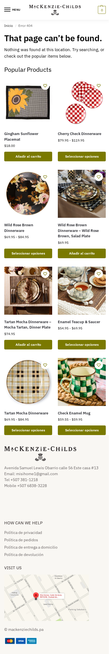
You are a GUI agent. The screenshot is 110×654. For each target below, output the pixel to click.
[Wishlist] (45, 85)
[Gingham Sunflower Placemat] (28, 103)
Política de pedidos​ (21, 539)
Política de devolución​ (23, 554)
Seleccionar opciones (82, 156)
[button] (101, 10)
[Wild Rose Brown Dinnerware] (28, 194)
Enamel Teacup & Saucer (79, 322)
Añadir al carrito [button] (28, 156)
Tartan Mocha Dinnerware (26, 413)
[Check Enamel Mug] (82, 382)
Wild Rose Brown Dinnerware (18, 228)
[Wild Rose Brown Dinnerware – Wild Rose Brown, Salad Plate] (82, 194)
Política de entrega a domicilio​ (31, 547)
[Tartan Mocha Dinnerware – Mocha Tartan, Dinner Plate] (28, 291)
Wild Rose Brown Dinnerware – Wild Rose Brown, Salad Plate (78, 230)
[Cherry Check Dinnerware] (82, 103)
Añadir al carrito (82, 253)
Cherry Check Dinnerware (79, 133)
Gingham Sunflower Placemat (21, 136)
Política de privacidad (23, 532)
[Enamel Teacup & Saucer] (82, 291)
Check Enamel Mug (74, 413)
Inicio (8, 25)
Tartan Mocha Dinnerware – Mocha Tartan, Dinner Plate (27, 325)
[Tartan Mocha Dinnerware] (28, 382)
